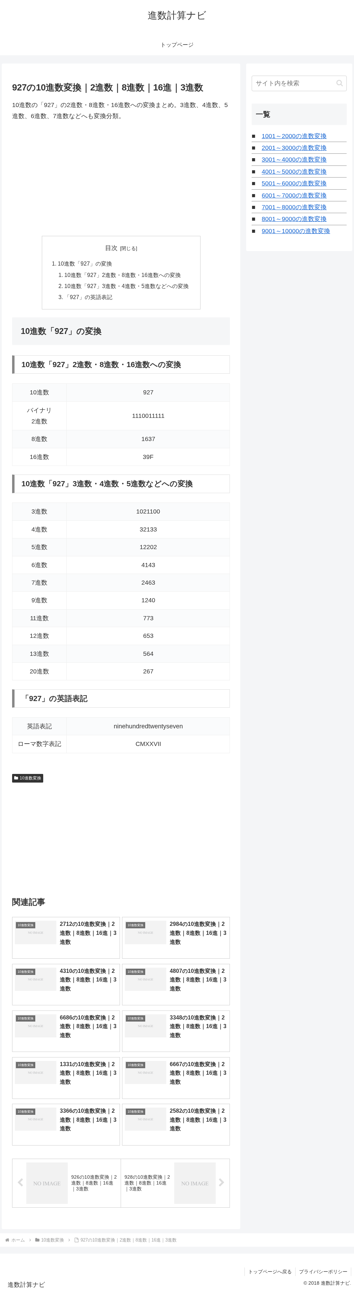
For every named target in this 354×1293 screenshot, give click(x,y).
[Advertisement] (121, 179)
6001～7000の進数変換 (294, 195)
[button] (340, 83)
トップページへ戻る (270, 1271)
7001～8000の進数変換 (294, 207)
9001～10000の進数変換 (296, 231)
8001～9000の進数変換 (294, 219)
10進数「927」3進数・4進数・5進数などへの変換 (126, 286)
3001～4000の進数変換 (294, 159)
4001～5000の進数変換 (294, 171)
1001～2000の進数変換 (294, 136)
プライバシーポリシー (323, 1271)
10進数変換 (30, 778)
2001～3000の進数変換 (294, 147)
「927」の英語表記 (88, 297)
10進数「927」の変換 (85, 263)
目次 (111, 248)
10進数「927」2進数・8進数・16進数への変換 (122, 275)
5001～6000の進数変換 (294, 183)
